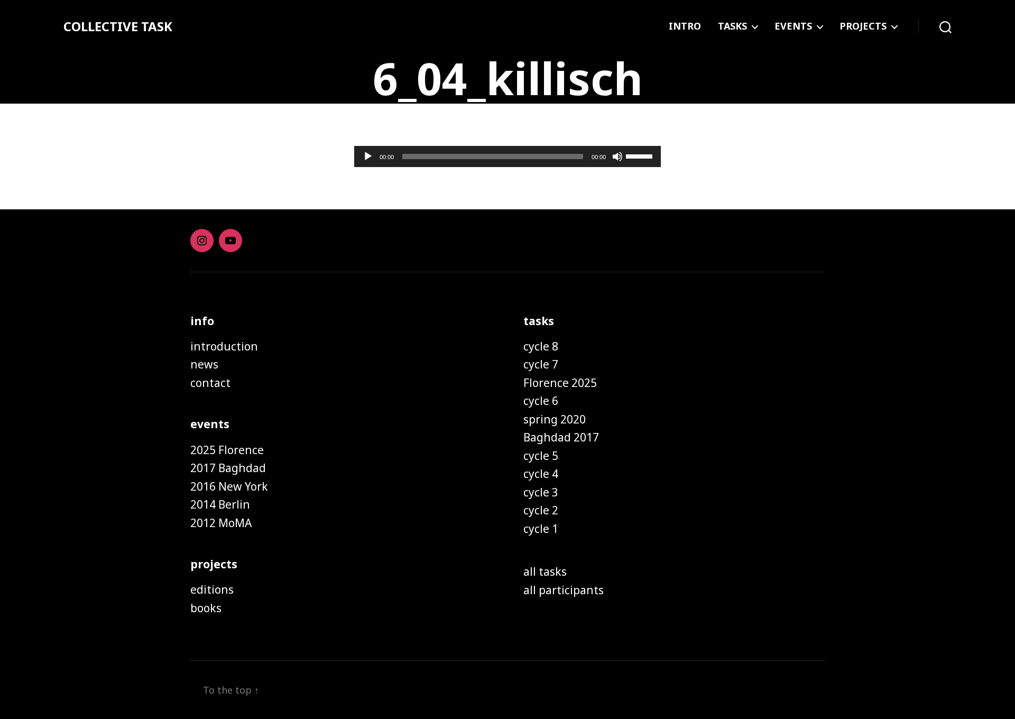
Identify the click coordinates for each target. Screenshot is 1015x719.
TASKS (732, 26)
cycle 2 (540, 510)
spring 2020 (554, 419)
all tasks (545, 571)
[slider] (641, 155)
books (206, 608)
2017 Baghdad (228, 467)
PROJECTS (863, 26)
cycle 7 (540, 364)
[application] (507, 156)
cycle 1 (540, 528)
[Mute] (617, 156)
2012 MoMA (221, 522)
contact (210, 382)
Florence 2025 (560, 382)
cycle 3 (540, 492)
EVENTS (793, 26)
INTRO (685, 26)
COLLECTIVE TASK (117, 26)
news (204, 364)
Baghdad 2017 (561, 437)
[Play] (368, 156)
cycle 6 (540, 400)
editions (212, 589)
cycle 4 (540, 473)
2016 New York (229, 486)
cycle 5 (540, 455)
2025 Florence (227, 450)
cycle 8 (540, 346)
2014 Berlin (220, 504)
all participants (563, 590)
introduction (224, 346)
